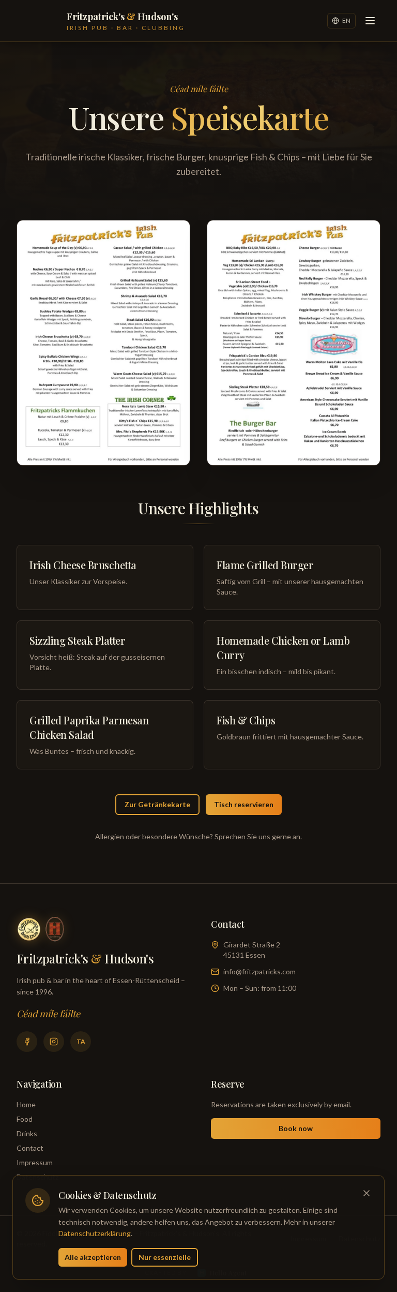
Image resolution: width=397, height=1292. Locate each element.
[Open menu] (370, 20)
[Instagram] (53, 1041)
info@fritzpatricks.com (259, 971)
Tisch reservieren (243, 804)
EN (346, 20)
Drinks (27, 1133)
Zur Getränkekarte (157, 804)
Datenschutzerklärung (94, 1233)
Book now (296, 1128)
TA (81, 1041)
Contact (30, 1148)
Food (25, 1119)
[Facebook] (27, 1041)
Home (26, 1104)
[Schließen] (366, 1193)
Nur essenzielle (165, 1257)
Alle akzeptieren (93, 1257)
